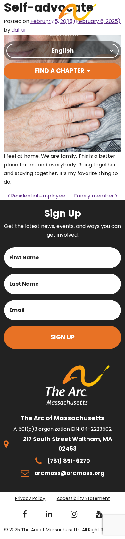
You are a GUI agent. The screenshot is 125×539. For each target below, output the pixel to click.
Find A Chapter (59, 71)
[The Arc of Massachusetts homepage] (70, 19)
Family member (94, 195)
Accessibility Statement (83, 498)
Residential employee (37, 195)
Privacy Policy (30, 498)
